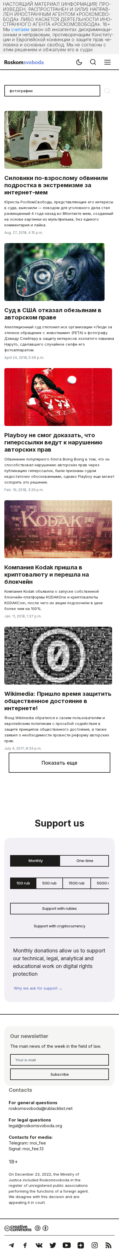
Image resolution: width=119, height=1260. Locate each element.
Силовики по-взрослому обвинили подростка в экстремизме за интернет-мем (56, 185)
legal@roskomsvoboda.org (35, 1125)
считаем (20, 29)
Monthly (36, 860)
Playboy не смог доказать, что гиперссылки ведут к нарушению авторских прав (53, 442)
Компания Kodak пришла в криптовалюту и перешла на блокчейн (46, 574)
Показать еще (59, 763)
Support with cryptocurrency (59, 926)
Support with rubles (59, 908)
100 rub (23, 883)
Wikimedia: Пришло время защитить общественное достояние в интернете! (57, 701)
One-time (85, 860)
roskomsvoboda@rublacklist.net (40, 1108)
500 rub (49, 883)
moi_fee (38, 1143)
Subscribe (60, 1074)
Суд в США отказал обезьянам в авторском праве (52, 314)
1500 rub (77, 883)
